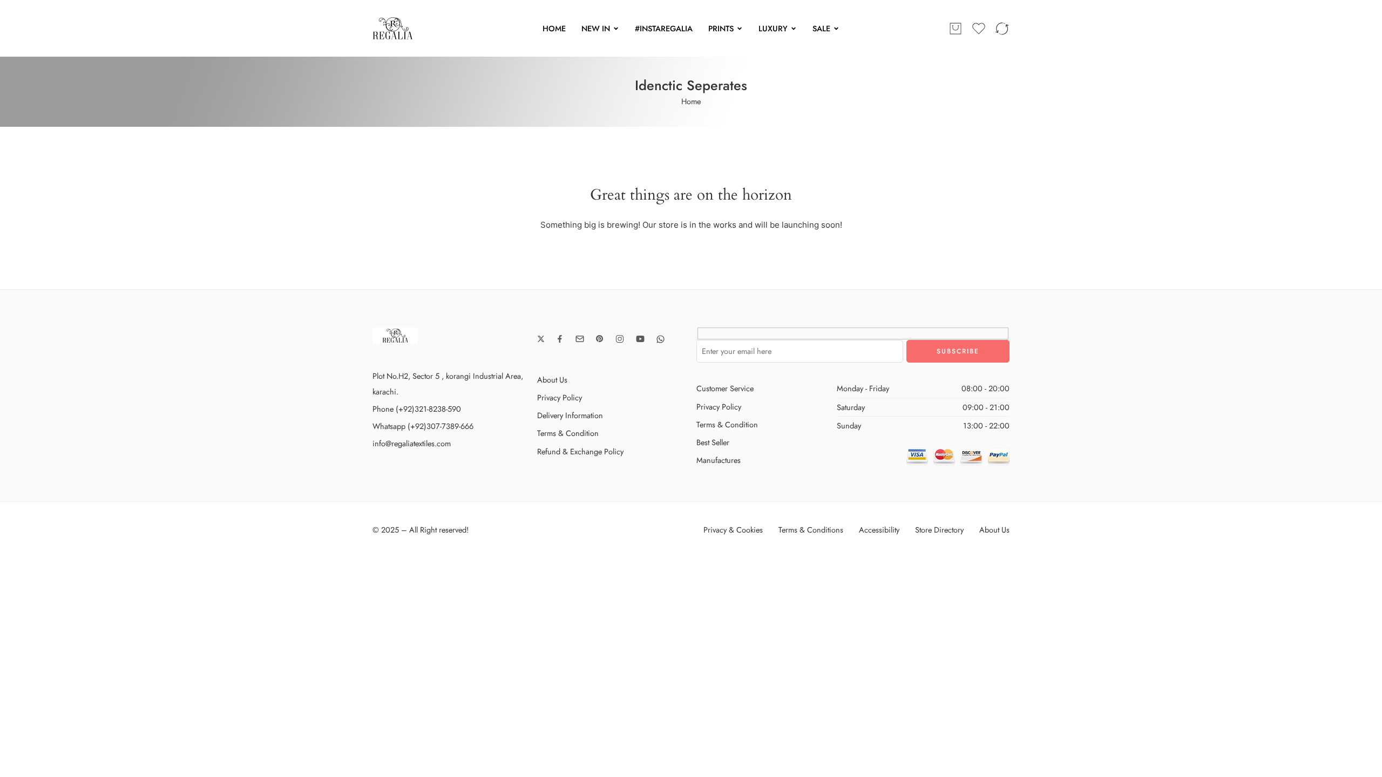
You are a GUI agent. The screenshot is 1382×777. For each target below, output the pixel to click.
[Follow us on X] (541, 339)
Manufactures (718, 460)
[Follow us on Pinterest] (599, 339)
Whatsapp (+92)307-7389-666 (422, 426)
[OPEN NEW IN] (616, 28)
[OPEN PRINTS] (739, 28)
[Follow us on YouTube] (640, 339)
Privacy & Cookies (733, 529)
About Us (552, 379)
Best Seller (712, 442)
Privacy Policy (559, 397)
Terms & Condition (568, 433)
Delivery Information (570, 415)
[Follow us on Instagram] (620, 339)
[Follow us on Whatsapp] (660, 339)
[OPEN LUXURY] (793, 28)
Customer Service (725, 388)
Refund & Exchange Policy (580, 451)
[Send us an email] (580, 339)
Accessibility (879, 529)
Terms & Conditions (810, 529)
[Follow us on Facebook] (559, 339)
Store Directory (939, 529)
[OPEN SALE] (836, 28)
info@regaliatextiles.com (411, 443)
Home (691, 101)
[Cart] (955, 28)
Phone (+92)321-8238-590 (416, 408)
